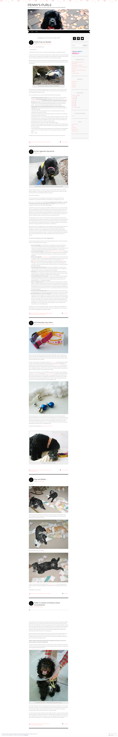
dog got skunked (47, 141)
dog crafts (36, 469)
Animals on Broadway (34, 723)
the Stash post (57, 365)
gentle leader (35, 314)
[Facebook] (74, 38)
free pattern (41, 469)
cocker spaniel (43, 723)
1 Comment (66, 593)
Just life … (73, 100)
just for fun (34, 593)
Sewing (46, 324)
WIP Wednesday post (52, 584)
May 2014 (74, 85)
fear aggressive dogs (48, 313)
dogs (31, 593)
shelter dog (44, 314)
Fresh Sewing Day (75, 73)
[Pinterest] (78, 38)
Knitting (42, 324)
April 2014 (74, 86)
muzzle (35, 261)
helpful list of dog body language (57, 251)
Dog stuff (46, 43)
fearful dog (31, 314)
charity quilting (37, 141)
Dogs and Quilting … (40, 479)
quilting (38, 593)
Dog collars (32, 469)
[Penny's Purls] (59, 29)
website (62, 259)
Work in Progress (51, 324)
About (36, 31)
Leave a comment (64, 141)
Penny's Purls (39, 5)
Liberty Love (53, 362)
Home (32, 31)
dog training (35, 313)
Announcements (41, 43)
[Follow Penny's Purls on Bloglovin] (77, 52)
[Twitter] (82, 38)
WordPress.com (75, 131)
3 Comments (65, 313)
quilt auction (32, 46)
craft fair (42, 141)
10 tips (31, 313)
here (51, 630)
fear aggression (41, 313)
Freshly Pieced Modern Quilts (46, 426)
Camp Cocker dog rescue (50, 373)
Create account (75, 124)
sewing (30, 471)
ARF (39, 723)
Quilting (42, 481)
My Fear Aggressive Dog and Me (44, 151)
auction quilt (32, 141)
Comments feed (75, 129)
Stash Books (34, 471)
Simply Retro (42, 593)
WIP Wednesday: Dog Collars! (43, 322)
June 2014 (74, 83)
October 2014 (74, 81)
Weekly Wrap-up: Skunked (42, 42)
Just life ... (49, 43)
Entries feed (74, 127)
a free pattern (35, 373)
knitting (45, 469)
